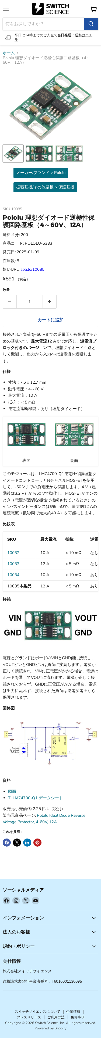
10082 (13, 552)
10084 (13, 574)
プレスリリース (29, 1017)
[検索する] (91, 24)
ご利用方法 (56, 1017)
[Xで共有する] (17, 843)
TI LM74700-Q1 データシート (35, 798)
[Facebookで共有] (7, 843)
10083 (13, 563)
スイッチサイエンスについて (37, 1011)
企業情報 (73, 1011)
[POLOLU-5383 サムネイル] (13, 153)
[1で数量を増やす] (50, 302)
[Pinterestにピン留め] (37, 843)
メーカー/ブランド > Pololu (40, 172)
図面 (12, 791)
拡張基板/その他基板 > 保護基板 (45, 187)
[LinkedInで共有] (27, 843)
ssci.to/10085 (32, 269)
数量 (6, 290)
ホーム (9, 53)
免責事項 (78, 1017)
